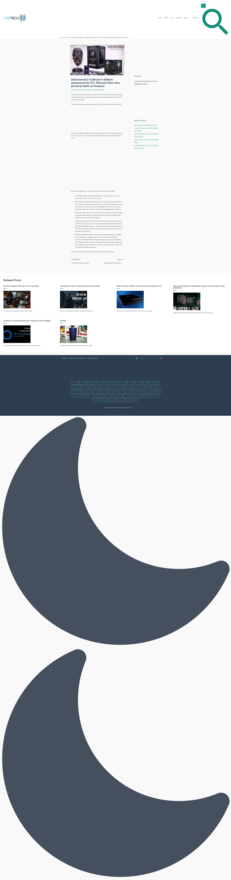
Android (83, 383)
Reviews (195, 17)
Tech (172, 17)
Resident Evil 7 (149, 391)
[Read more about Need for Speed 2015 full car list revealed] (16, 299)
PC (95, 392)
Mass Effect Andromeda (114, 387)
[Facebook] (155, 358)
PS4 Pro (135, 391)
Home (160, 17)
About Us (64, 358)
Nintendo (155, 387)
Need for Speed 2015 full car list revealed (21, 286)
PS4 (127, 392)
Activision (75, 383)
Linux (98, 387)
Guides (186, 17)
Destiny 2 (138, 383)
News (166, 17)
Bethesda (100, 383)
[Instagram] (149, 358)
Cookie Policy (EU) (92, 358)
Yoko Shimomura (131, 400)
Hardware (85, 387)
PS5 (141, 391)
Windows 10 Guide (99, 400)
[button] (189, 17)
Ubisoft (108, 396)
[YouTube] (161, 358)
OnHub (63, 321)
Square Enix (76, 396)
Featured (178, 17)
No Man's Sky (87, 391)
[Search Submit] (203, 6)
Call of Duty (122, 383)
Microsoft (127, 387)
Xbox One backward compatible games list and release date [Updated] (199, 287)
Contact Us (82, 358)
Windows (145, 396)
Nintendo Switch (76, 391)
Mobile (147, 387)
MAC (104, 387)
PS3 (122, 391)
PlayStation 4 (103, 391)
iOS (92, 387)
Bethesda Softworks (111, 383)
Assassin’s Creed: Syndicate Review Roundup (80, 286)
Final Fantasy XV (153, 383)
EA (145, 383)
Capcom (131, 383)
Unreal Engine (129, 396)
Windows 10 (154, 396)
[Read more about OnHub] (73, 334)
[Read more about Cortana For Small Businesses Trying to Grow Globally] (16, 334)
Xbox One (120, 400)
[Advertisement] (97, 119)
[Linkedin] (142, 358)
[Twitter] (136, 358)
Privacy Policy (73, 358)
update (138, 396)
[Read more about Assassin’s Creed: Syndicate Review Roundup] (73, 299)
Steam (85, 396)
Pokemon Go (113, 391)
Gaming (76, 387)
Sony (158, 391)
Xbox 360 (111, 400)
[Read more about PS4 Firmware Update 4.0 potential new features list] (130, 299)
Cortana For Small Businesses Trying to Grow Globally (27, 321)
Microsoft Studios (138, 387)
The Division (99, 396)
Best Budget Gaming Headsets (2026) (145, 125)
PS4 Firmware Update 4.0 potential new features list (139, 286)
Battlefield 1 (92, 383)
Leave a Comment (76, 90)
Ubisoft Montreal (117, 396)
